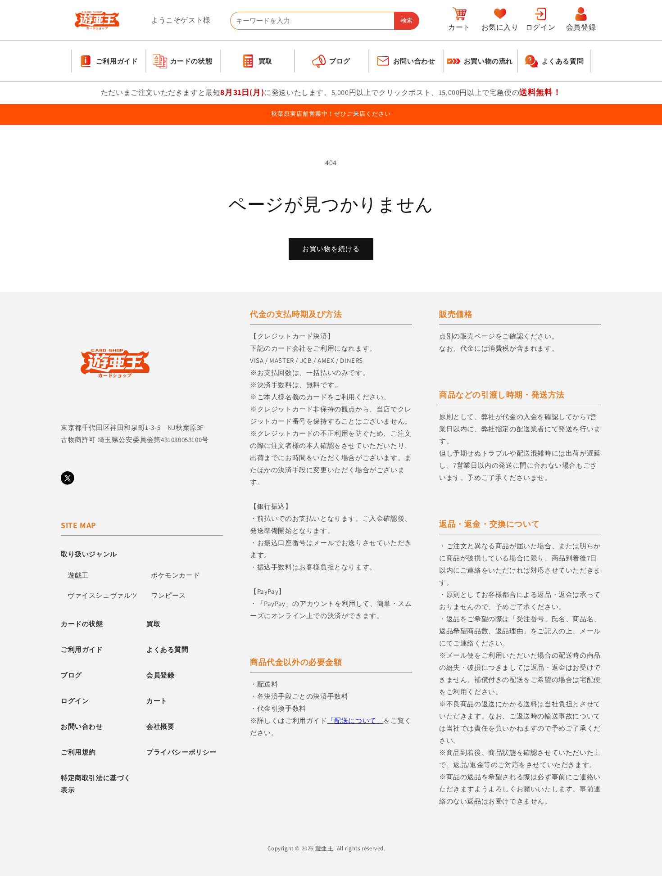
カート (157, 700)
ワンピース (168, 595)
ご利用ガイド (82, 649)
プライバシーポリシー (181, 752)
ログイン (75, 700)
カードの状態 (82, 623)
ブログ (71, 675)
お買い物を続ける (331, 248)
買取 (153, 623)
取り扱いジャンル (89, 554)
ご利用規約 (78, 752)
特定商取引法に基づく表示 (96, 783)
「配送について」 (355, 720)
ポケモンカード (175, 575)
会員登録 (160, 675)
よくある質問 (167, 649)
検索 (407, 20)
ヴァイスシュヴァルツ (103, 595)
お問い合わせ (82, 726)
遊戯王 (78, 575)
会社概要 (160, 726)
